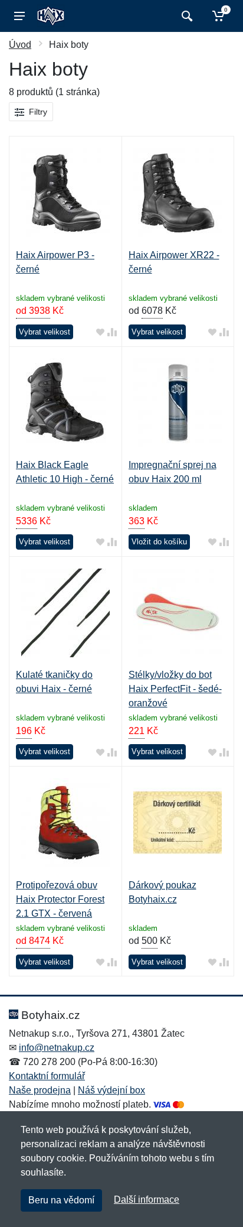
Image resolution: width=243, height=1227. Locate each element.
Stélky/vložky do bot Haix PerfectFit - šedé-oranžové (175, 689)
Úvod (20, 45)
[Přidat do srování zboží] (112, 332)
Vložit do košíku (159, 541)
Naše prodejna (40, 1090)
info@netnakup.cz (56, 1048)
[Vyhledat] (185, 16)
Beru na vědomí (61, 1200)
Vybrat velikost (44, 331)
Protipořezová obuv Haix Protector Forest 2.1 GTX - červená (60, 899)
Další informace (146, 1199)
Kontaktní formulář (47, 1076)
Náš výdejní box (111, 1090)
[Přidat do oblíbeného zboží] (100, 332)
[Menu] (19, 16)
